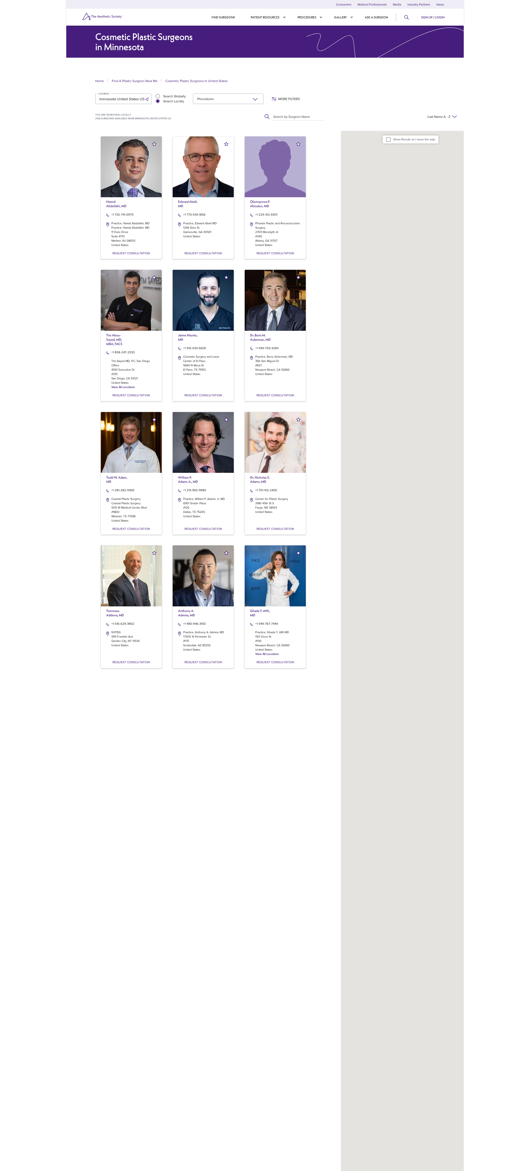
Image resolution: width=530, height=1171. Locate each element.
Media (397, 4)
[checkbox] (388, 139)
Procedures (307, 17)
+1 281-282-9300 (122, 490)
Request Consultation (131, 253)
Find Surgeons (223, 17)
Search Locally (173, 101)
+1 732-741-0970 (122, 214)
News (440, 4)
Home (99, 81)
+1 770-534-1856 (194, 214)
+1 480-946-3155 (194, 623)
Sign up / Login (432, 17)
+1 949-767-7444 (266, 623)
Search (406, 17)
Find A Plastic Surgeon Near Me (135, 81)
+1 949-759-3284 (266, 348)
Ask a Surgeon (376, 17)
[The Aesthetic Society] (110, 16)
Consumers (343, 4)
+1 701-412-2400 (266, 490)
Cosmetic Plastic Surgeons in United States (196, 81)
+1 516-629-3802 (122, 623)
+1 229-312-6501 (266, 214)
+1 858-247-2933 (123, 352)
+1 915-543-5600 (194, 348)
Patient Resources (265, 17)
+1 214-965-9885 (194, 490)
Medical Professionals (372, 4)
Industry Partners (418, 4)
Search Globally (174, 96)
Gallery (340, 17)
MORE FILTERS (289, 99)
